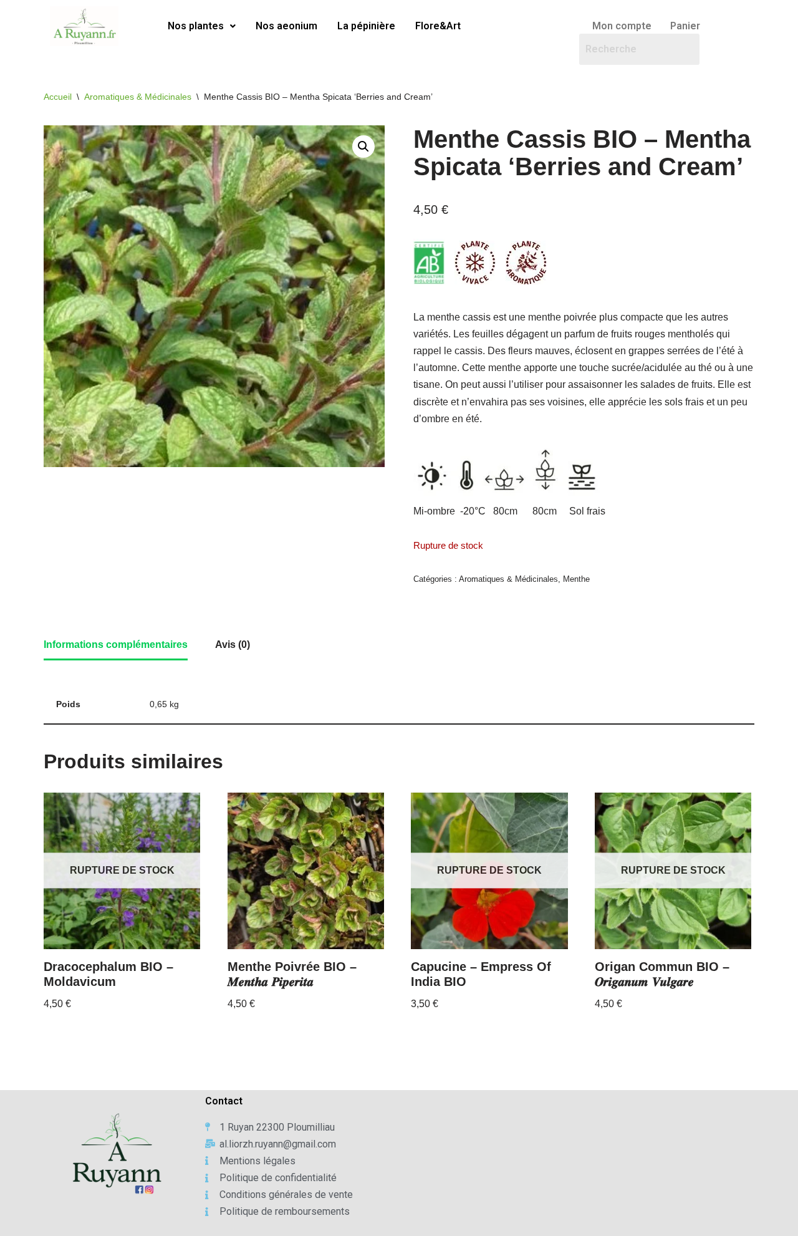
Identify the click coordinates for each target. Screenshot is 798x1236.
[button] (202, 26)
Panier (685, 26)
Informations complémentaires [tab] (116, 644)
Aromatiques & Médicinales (137, 97)
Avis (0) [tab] (232, 644)
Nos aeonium (286, 26)
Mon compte (621, 26)
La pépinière (366, 26)
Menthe (576, 579)
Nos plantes (196, 26)
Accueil (58, 97)
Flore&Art (438, 26)
